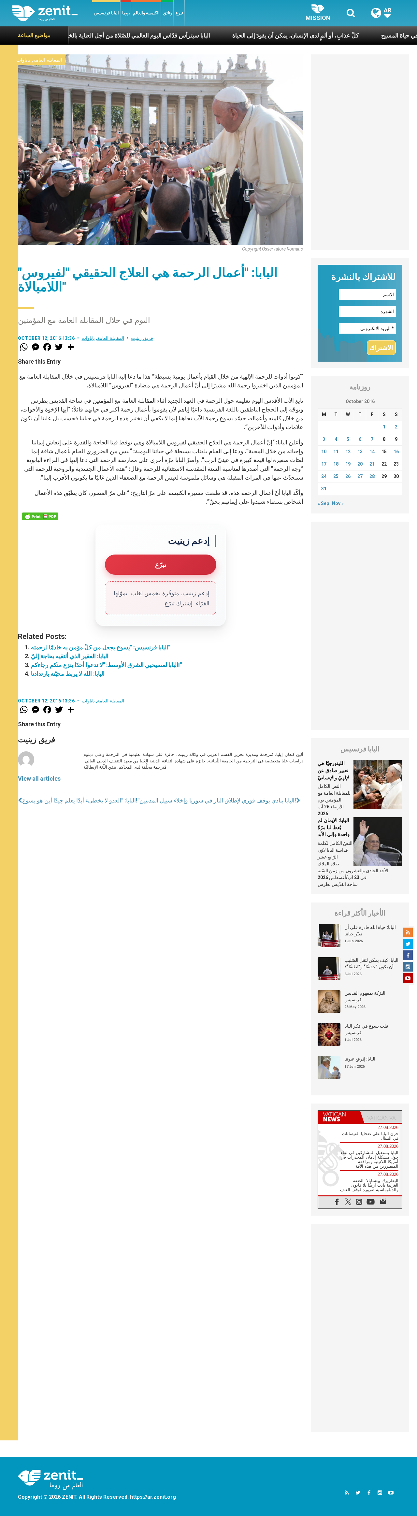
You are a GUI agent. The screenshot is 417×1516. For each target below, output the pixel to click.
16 (396, 451)
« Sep (323, 503)
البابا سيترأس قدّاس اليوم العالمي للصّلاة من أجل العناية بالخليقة (93, 35)
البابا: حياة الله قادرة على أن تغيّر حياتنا (370, 930)
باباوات (23, 60)
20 (360, 464)
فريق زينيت (142, 338)
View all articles (39, 778)
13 (360, 451)
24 (323, 476)
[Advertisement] (360, 152)
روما (126, 12)
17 (323, 464)
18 (335, 464)
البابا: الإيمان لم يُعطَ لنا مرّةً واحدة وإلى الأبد (334, 827)
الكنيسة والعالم (146, 12)
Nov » (338, 503)
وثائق (167, 12)
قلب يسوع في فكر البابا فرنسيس (366, 1029)
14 (372, 451)
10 (323, 451)
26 (348, 476)
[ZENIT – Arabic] (52, 13)
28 (372, 476)
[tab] (339, 1117)
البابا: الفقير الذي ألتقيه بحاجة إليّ (69, 656)
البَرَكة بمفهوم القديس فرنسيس (364, 996)
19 (348, 464)
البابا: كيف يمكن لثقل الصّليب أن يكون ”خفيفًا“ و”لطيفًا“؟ (371, 963)
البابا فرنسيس (106, 12)
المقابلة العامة (47, 60)
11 (335, 451)
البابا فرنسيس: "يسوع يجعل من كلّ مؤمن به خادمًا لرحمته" (100, 647)
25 (335, 476)
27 (360, 476)
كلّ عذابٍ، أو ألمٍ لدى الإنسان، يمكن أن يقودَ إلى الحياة (255, 35)
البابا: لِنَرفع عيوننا (359, 1058)
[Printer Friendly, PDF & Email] (40, 516)
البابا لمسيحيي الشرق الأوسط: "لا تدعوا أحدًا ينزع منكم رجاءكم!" (106, 664)
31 (323, 488)
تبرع (179, 12)
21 (372, 464)
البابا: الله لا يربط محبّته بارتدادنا (68, 673)
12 (348, 451)
